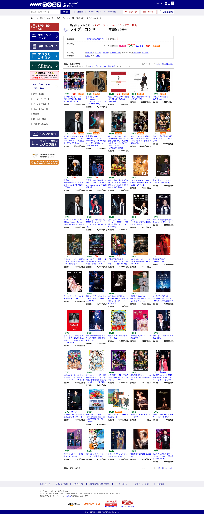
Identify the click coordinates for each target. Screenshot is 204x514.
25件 (88, 56)
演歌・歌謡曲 (38, 94)
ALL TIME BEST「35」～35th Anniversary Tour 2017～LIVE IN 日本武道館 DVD (163, 298)
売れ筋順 (145, 53)
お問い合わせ (45, 484)
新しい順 (98, 53)
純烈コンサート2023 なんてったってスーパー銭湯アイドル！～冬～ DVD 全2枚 (74, 377)
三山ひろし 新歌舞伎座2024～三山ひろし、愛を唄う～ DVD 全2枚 (163, 456)
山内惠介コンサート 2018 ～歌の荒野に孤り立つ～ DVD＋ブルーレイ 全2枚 (162, 377)
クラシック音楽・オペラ (43, 104)
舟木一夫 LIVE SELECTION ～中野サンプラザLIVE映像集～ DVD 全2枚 (140, 222)
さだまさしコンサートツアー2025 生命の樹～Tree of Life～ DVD (140, 261)
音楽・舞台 (80, 18)
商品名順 (136, 53)
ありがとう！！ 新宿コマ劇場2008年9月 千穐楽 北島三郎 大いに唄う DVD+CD (96, 261)
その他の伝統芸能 (40, 124)
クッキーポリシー (122, 484)
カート (149, 12)
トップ (35, 18)
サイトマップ (96, 12)
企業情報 (160, 484)
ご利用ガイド (81, 12)
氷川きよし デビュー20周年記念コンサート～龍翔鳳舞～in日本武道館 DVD (74, 261)
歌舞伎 (36, 114)
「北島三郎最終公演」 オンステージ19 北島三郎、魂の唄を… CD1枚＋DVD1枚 (118, 261)
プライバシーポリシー (143, 484)
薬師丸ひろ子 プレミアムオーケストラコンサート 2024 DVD (96, 298)
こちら (68, 496)
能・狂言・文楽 (39, 119)
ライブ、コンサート (41, 99)
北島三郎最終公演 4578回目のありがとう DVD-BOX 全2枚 (162, 138)
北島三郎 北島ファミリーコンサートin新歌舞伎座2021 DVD (140, 377)
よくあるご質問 (62, 484)
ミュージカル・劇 (40, 109)
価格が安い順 (115, 53)
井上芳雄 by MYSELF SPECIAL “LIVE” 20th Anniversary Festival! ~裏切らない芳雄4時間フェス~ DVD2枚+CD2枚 (96, 141)
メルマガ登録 (111, 12)
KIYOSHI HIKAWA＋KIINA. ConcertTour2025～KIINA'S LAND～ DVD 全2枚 (140, 182)
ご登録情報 (166, 12)
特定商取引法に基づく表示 (99, 484)
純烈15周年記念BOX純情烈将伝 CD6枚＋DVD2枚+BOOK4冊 (118, 99)
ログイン (131, 12)
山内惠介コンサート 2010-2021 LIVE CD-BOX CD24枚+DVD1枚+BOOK (74, 99)
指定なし (89, 53)
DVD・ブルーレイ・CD (66, 18)
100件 (98, 56)
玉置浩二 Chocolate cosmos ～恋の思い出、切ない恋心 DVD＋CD (140, 298)
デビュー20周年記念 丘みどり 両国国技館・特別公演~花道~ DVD (96, 338)
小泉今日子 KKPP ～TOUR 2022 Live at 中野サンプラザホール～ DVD (118, 377)
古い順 (105, 53)
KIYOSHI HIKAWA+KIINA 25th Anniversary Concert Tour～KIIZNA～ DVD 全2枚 (74, 222)
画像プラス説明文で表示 (96, 39)
